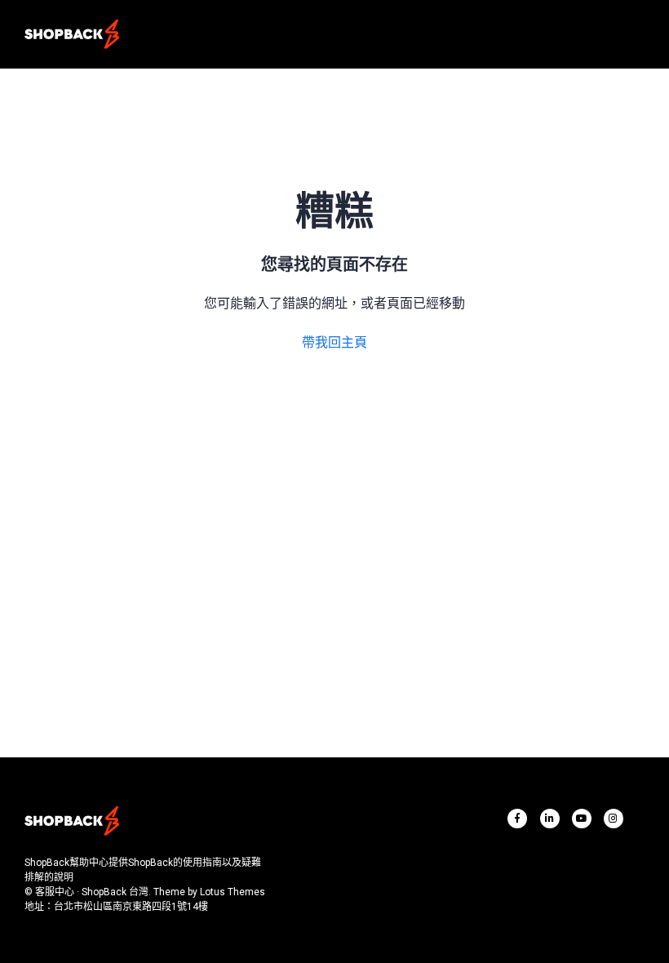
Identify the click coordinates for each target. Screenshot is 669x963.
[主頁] (71, 34)
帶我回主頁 (334, 342)
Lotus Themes (232, 892)
